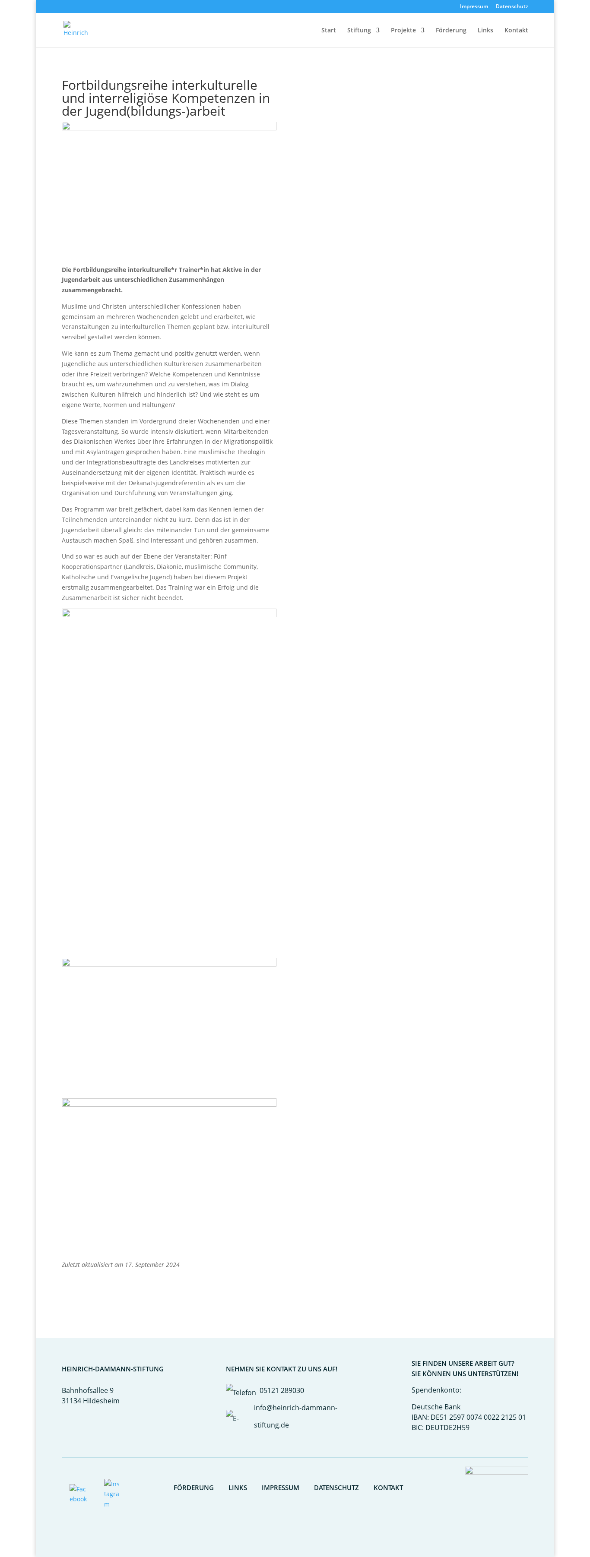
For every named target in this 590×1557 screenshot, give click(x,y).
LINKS (237, 1487)
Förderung (451, 30)
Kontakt (516, 30)
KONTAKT (388, 1487)
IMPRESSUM (280, 1487)
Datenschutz (512, 7)
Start (328, 30)
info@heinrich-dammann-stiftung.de (295, 1416)
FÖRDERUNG (194, 1487)
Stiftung (359, 30)
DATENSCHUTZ (336, 1487)
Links (485, 30)
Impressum (474, 7)
